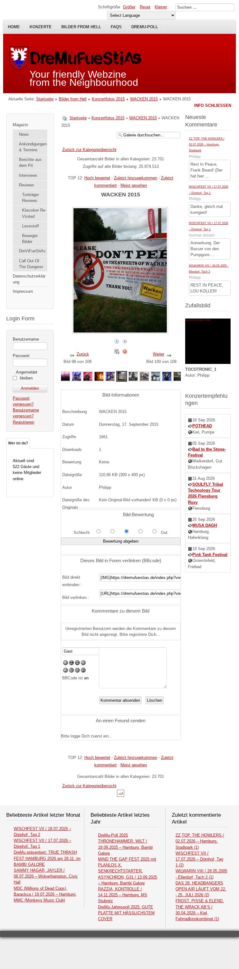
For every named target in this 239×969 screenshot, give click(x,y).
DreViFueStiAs (32, 251)
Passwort (21, 355)
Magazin (20, 124)
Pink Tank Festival (209, 554)
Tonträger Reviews (30, 197)
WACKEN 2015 (144, 99)
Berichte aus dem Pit (30, 162)
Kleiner (161, 7)
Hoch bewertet (97, 178)
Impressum (23, 291)
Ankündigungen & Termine (33, 147)
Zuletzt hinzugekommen (135, 178)
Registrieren (23, 422)
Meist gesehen (133, 185)
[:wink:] (83, 663)
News (24, 134)
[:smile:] (65, 663)
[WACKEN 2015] (77, 376)
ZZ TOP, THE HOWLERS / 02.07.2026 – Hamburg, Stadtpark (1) (200, 841)
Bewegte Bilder (30, 238)
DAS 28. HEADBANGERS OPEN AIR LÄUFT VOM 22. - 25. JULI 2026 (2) (201, 889)
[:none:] (65, 671)
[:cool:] (71, 663)
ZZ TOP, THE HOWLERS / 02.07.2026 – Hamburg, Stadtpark (206, 144)
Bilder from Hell (81, 27)
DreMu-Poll (144, 27)
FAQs (116, 27)
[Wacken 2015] (65, 376)
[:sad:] (77, 671)
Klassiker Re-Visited (34, 213)
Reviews (26, 185)
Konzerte (41, 27)
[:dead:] (83, 671)
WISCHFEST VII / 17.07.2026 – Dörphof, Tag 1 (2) (199, 859)
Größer (129, 7)
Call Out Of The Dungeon (31, 264)
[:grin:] (77, 663)
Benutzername (26, 339)
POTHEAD (202, 426)
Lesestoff (30, 226)
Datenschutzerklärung (29, 279)
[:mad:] (71, 671)
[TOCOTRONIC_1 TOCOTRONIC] (208, 362)
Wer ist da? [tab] (18, 443)
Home (14, 27)
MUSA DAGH (204, 525)
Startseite (45, 99)
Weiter (158, 354)
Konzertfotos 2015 (108, 99)
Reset (145, 7)
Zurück (83, 354)
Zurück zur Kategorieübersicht (89, 149)
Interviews (28, 175)
